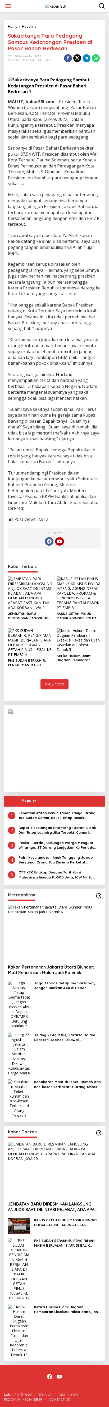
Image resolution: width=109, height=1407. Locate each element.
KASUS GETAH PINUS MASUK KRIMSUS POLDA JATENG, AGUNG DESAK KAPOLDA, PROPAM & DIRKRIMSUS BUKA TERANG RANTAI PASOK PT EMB (79, 615)
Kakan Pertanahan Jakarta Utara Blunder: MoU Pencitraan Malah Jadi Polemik (51, 969)
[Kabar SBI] (55, 5)
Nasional (28, 60)
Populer (29, 800)
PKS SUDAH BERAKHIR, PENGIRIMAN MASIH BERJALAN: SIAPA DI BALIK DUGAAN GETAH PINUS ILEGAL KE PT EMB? (30, 662)
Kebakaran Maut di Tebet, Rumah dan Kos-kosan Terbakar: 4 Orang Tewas (67, 1084)
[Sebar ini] (68, 58)
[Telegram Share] (86, 58)
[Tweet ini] (77, 58)
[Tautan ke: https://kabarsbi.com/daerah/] (99, 1133)
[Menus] (8, 6)
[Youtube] (59, 541)
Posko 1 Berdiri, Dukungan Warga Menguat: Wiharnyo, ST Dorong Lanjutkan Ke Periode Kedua (56, 845)
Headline (14, 60)
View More (54, 684)
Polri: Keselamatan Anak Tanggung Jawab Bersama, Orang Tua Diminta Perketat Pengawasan (56, 860)
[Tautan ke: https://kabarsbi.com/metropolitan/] (99, 896)
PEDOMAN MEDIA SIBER (23, 1399)
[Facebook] (49, 541)
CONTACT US (59, 1399)
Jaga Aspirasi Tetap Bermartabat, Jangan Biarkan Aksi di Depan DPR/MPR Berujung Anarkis (64, 985)
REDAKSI (45, 1395)
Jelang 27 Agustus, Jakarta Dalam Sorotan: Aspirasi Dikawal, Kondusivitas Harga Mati (64, 1037)
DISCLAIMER (68, 1395)
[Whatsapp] (96, 58)
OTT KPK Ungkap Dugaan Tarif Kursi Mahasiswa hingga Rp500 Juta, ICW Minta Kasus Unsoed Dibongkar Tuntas (56, 874)
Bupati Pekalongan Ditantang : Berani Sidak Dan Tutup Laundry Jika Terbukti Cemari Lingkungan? (57, 830)
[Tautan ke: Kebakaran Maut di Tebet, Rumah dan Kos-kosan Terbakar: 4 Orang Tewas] (19, 1098)
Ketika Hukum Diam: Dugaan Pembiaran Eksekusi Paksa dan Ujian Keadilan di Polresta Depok (78, 658)
